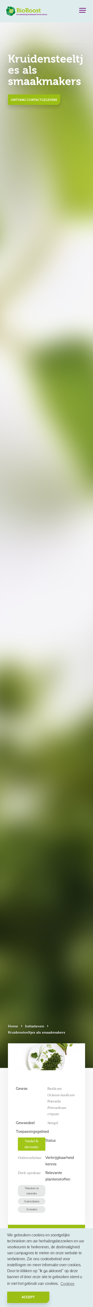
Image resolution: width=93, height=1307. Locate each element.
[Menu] (82, 11)
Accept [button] (28, 1297)
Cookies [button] (67, 1284)
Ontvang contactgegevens (34, 100)
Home (13, 1026)
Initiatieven (34, 1026)
